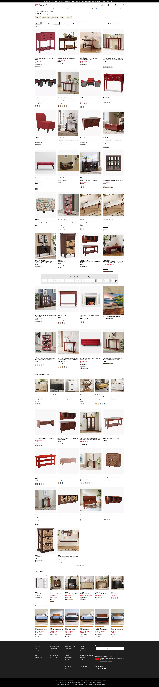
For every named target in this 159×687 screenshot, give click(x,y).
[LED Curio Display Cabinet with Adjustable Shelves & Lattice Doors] (45, 299)
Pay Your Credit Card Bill (54, 657)
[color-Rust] (36, 445)
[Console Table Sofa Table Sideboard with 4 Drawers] (45, 42)
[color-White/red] (83, 322)
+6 (45, 484)
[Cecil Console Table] (68, 299)
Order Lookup (37, 650)
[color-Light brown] (83, 403)
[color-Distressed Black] (62, 323)
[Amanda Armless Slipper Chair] (45, 123)
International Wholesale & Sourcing (86, 655)
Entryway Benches (46, 17)
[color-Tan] (85, 368)
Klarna (36, 648)
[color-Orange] (83, 368)
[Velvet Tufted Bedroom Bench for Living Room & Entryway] (45, 163)
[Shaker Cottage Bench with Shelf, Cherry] (113, 422)
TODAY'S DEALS (46, 1)
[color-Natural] (70, 599)
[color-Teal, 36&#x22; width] (66, 367)
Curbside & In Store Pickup (70, 646)
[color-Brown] (108, 147)
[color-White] (60, 186)
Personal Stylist (67, 659)
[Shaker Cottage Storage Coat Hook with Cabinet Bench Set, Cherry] (68, 422)
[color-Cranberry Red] (38, 484)
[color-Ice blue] (112, 67)
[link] (45, 61)
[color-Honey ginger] (108, 67)
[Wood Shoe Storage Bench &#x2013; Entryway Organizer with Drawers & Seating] (68, 163)
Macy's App (67, 650)
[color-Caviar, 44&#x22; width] (87, 483)
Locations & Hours (68, 648)
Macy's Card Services (54, 655)
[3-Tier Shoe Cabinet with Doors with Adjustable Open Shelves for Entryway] (41, 583)
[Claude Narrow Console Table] (90, 461)
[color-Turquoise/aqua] (39, 106)
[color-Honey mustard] (110, 67)
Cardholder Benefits (53, 648)
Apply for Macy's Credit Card (55, 646)
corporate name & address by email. (98, 684)
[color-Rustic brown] (81, 403)
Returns (36, 655)
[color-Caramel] (39, 445)
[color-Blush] (58, 483)
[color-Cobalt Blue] (39, 484)
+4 (68, 105)
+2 (113, 271)
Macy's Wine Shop (68, 657)
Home (38, 11)
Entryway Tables (55, 17)
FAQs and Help (37, 646)
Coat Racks (38, 17)
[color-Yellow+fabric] (96, 403)
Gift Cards (51, 650)
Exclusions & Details (103, 661)
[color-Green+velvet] (104, 403)
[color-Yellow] (81, 599)
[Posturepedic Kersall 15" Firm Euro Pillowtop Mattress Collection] (41, 617)
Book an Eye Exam (68, 668)
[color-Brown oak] (115, 598)
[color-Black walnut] (117, 598)
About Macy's (82, 646)
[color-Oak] (108, 187)
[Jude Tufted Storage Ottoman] (68, 461)
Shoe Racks (69, 17)
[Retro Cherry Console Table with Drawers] (68, 42)
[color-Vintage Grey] (60, 323)
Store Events (67, 664)
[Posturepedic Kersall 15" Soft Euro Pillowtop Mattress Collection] (87, 617)
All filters (114, 276)
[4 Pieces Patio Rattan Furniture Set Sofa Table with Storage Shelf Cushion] (90, 83)
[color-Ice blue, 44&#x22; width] (83, 483)
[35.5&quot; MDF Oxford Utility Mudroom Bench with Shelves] (45, 461)
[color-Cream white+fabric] (98, 403)
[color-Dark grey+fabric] (100, 403)
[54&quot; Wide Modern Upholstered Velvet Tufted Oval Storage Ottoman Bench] (90, 342)
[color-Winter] (41, 560)
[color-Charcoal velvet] (112, 271)
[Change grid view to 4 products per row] (108, 23)
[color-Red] (104, 67)
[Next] (54, 42)
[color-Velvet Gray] (38, 189)
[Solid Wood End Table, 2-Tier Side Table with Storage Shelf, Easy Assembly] (90, 42)
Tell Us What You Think (69, 670)
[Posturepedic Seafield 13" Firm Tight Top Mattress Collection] (117, 617)
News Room (82, 659)
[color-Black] (112, 187)
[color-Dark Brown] (53, 601)
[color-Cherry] (58, 186)
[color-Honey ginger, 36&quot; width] (60, 367)
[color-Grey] (106, 67)
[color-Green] (106, 147)
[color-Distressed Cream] (64, 323)
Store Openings (68, 666)
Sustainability (82, 664)
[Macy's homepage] (35, 11)
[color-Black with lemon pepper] (38, 524)
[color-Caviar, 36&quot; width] (89, 483)
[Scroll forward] (116, 281)
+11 (91, 482)
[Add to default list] (62, 378)
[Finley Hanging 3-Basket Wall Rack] (68, 500)
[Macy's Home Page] (39, 5)
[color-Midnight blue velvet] (108, 271)
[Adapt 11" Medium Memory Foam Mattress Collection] (102, 617)
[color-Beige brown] (106, 229)
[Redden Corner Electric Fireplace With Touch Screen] (90, 299)
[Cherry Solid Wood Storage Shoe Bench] (90, 500)
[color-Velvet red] (36, 189)
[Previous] (36, 42)
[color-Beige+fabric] (102, 403)
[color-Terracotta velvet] (106, 271)
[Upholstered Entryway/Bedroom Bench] (113, 205)
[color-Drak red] (81, 187)
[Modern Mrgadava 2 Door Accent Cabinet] (113, 461)
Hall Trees (62, 17)
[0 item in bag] (123, 5)
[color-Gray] (41, 484)
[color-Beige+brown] (83, 229)
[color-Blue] (38, 106)
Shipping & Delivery (38, 657)
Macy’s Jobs (82, 657)
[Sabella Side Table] (68, 246)
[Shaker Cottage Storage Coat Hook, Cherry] (113, 500)
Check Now (110, 661)
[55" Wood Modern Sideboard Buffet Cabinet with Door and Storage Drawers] (117, 583)
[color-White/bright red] (81, 322)
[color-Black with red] (36, 524)
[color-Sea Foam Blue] (43, 484)
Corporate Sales (83, 648)
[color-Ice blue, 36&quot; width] (64, 367)
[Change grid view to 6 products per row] (110, 23)
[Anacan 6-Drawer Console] (113, 83)
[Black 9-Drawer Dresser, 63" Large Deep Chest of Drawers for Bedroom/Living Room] (57, 385)
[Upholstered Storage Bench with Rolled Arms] (102, 385)
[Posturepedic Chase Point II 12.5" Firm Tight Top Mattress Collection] (72, 617)
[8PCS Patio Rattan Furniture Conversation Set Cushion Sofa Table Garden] (45, 83)
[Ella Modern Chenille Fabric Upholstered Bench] (45, 422)
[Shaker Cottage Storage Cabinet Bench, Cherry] (90, 123)
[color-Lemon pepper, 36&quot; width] (85, 483)
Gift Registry (67, 673)
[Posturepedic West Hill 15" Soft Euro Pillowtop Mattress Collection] (57, 617)
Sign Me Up (109, 648)
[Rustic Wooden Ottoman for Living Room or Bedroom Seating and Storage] (45, 205)
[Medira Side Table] (45, 541)
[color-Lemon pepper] (64, 106)
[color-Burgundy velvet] (104, 271)
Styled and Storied (83, 666)
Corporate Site (82, 650)
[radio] (104, 67)
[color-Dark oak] (83, 187)
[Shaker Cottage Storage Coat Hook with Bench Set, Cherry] (90, 246)
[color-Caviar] (106, 363)
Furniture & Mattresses (44, 11)
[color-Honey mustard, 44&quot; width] (62, 367)
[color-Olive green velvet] (110, 271)
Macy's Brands (67, 655)
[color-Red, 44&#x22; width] (58, 367)
